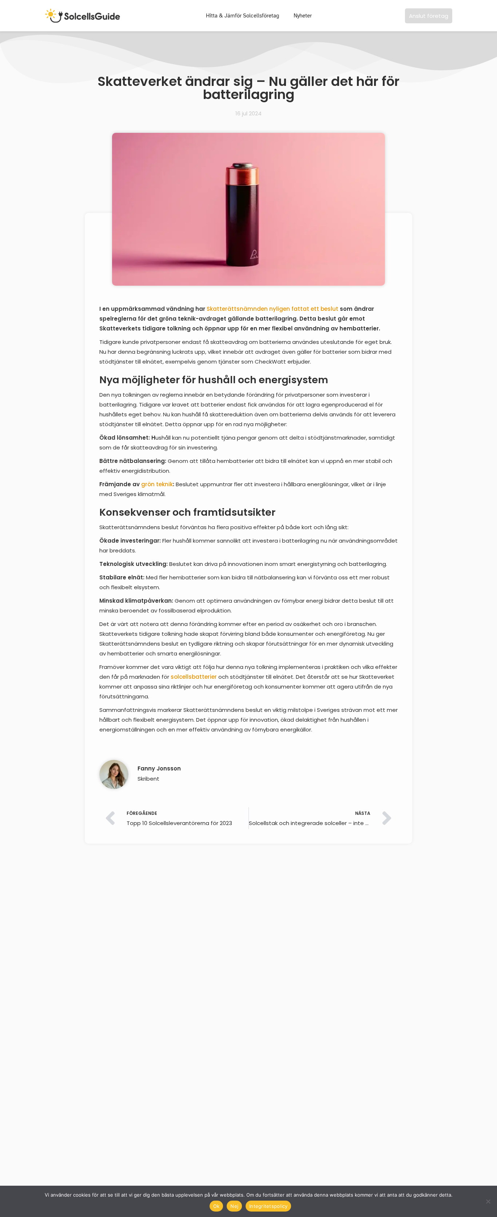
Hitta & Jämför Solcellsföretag (242, 15)
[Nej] (488, 1201)
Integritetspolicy (268, 1206)
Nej (234, 1206)
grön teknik (157, 484)
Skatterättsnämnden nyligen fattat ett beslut (272, 309)
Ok (216, 1206)
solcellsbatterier (194, 677)
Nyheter (303, 15)
